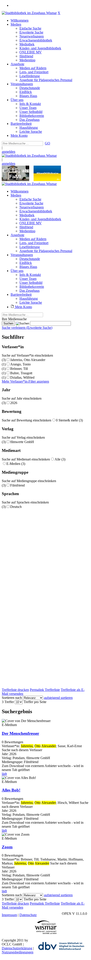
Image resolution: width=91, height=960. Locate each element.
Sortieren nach (12, 698)
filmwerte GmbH (22, 442)
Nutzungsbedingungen (17, 952)
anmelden (8, 151)
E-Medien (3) (15, 464)
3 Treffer (8, 702)
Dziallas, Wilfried (22, 377)
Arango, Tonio (20, 364)
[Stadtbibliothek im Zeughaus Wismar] (29, 13)
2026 (13, 403)
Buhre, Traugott (21, 373)
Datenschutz (28, 915)
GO (47, 143)
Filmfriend (17, 485)
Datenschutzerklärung (17, 948)
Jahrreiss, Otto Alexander (27, 360)
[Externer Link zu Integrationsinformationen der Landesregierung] (47, 180)
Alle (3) (60, 459)
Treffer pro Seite (35, 702)
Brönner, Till (19, 369)
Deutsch (16, 507)
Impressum (9, 915)
